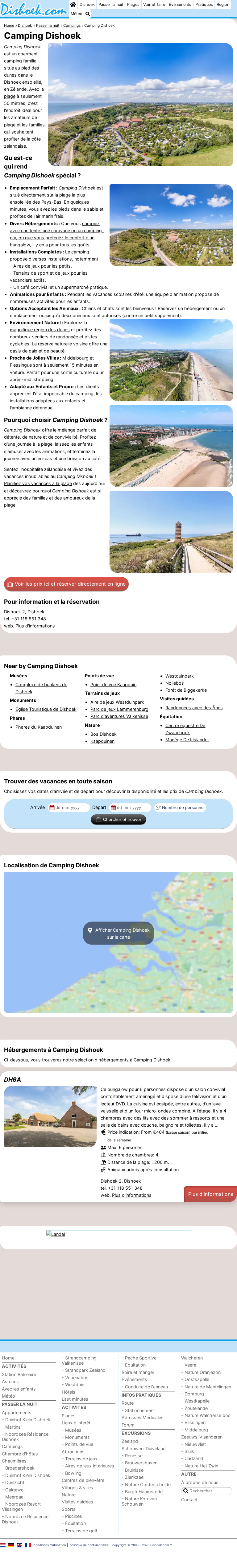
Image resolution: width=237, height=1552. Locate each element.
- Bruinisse (132, 1470)
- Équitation (74, 1523)
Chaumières (14, 1460)
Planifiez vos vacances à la (32, 483)
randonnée (67, 336)
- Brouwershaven (139, 1462)
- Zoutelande (194, 1408)
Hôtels (68, 1392)
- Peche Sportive (139, 1357)
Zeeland (130, 1441)
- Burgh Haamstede (142, 1491)
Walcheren (192, 1357)
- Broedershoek (18, 1467)
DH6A (12, 1079)
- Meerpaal (13, 1496)
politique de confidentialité (89, 1545)
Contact (189, 1499)
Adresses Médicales (143, 1417)
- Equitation (134, 1364)
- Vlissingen (193, 1422)
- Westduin (73, 1384)
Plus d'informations (35, 625)
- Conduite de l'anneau (145, 1386)
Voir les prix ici (70, 584)
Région (223, 4)
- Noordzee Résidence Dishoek (25, 1436)
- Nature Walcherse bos (206, 1415)
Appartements (16, 1412)
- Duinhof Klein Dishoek (26, 1419)
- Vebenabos (75, 1377)
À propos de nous (199, 1482)
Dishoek (87, 4)
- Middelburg (194, 1429)
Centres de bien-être (83, 1480)
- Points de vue (77, 1444)
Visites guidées (77, 1501)
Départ (99, 807)
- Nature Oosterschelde (146, 1484)
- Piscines (72, 1516)
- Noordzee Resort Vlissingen (21, 1506)
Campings (12, 1446)
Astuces (10, 1381)
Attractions (73, 1451)
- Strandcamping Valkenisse (79, 1360)
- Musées (71, 1430)
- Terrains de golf (79, 1530)
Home (8, 1357)
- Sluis (187, 1451)
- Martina (11, 1427)
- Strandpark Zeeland (84, 1370)
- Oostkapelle (195, 1379)
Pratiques (204, 4)
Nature (69, 1494)
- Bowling (71, 1473)
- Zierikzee (132, 1477)
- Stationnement (138, 1410)
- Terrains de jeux (80, 1458)
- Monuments (76, 1437)
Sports (69, 1509)
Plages (133, 4)
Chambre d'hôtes (20, 1453)
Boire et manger (138, 1372)
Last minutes (75, 1399)
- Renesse (132, 1455)
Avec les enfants (19, 1388)
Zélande (18, 89)
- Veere (188, 1364)
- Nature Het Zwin (199, 1465)
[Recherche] (87, 13)
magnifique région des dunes (40, 329)
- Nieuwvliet (193, 1444)
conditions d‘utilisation (50, 1545)
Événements (180, 4)
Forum (128, 1424)
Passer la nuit (110, 4)
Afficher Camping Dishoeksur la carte (122, 933)
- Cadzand (192, 1458)
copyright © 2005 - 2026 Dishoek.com (140, 1545)
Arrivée (38, 807)
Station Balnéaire (19, 1374)
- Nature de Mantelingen (206, 1386)
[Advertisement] (118, 644)
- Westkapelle (195, 1400)
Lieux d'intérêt (76, 1422)
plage (9, 124)
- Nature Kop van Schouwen (139, 1501)
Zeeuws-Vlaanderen (201, 1436)
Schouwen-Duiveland (144, 1448)
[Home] (73, 4)
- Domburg (192, 1393)
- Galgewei (13, 1489)
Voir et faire (154, 4)
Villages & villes (77, 1487)
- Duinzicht (13, 1482)
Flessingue (21, 365)
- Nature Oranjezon (201, 1372)
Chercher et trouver (122, 819)
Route (128, 1403)
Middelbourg (75, 357)
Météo (76, 13)
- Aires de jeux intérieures (88, 1465)
